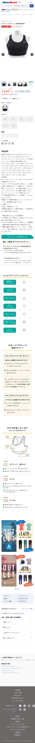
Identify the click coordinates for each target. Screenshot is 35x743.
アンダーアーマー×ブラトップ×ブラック (12, 668)
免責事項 (17, 721)
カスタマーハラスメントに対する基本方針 (16, 727)
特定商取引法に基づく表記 (17, 719)
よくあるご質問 (17, 692)
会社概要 (17, 732)
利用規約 (17, 716)
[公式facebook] (25, 706)
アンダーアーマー (6, 21)
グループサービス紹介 (17, 700)
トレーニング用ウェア (26, 660)
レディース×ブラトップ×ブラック (10, 672)
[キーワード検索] (32, 5)
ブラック (9, 103)
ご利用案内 (17, 690)
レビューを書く (29, 608)
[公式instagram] (29, 706)
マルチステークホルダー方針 (17, 729)
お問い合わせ (17, 695)
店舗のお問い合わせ (17, 698)
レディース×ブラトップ (8, 670)
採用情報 (16, 735)
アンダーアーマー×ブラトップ (10, 666)
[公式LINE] (25, 709)
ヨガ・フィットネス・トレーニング (11, 660)
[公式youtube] (33, 706)
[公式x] (20, 706)
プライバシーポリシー (16, 724)
